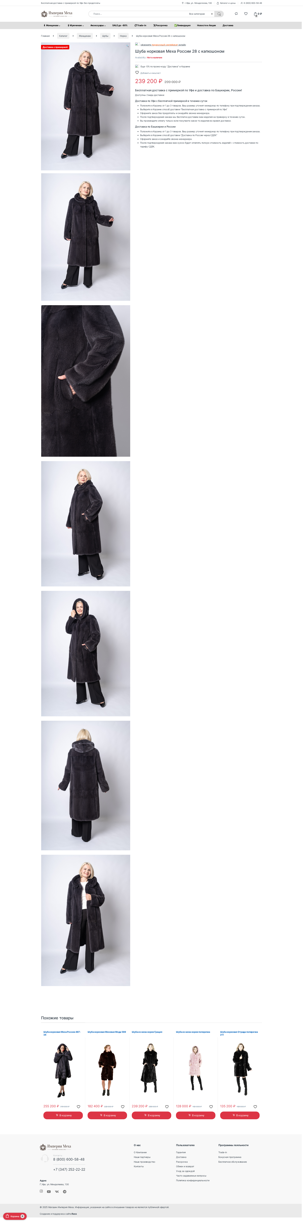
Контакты (139, 1166)
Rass (74, 1213)
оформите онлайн (163, 44)
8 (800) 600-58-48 (253, 3)
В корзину (65, 1115)
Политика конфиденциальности (192, 1180)
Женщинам (52, 25)
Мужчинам (76, 25)
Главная (45, 36)
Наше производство (144, 1161)
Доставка (228, 25)
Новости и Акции (206, 25)
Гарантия (181, 1152)
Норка (123, 36)
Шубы (105, 36)
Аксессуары (97, 25)
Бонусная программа (229, 1157)
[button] (127, 46)
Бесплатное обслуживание (232, 1161)
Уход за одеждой (185, 1171)
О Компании (140, 1152)
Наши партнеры (142, 1157)
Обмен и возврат (185, 1166)
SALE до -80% (120, 25)
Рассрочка (161, 25)
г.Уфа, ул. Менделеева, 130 (198, 3)
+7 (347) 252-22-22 (69, 1169)
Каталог (63, 36)
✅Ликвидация (182, 25)
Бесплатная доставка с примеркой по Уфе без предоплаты (70, 3)
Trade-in (141, 25)
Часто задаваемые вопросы (191, 1175)
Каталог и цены (228, 3)
